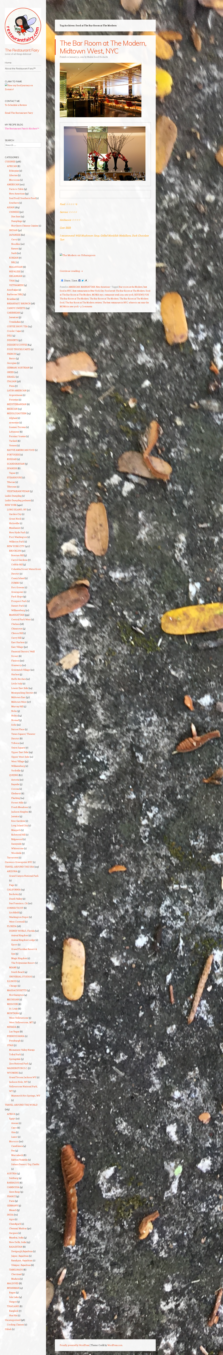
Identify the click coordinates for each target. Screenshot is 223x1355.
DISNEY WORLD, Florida (22, 930)
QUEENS (13, 775)
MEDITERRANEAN (16, 404)
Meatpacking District (22, 692)
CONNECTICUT (15, 907)
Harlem (15, 674)
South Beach (17, 971)
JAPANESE (14, 234)
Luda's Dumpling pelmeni (18, 500)
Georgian (11, 363)
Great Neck (15, 518)
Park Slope (17, 596)
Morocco (14, 1141)
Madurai (15, 1278)
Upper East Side (19, 752)
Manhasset (15, 527)
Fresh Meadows (19, 807)
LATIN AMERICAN (16, 390)
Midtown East (18, 697)
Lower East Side (19, 688)
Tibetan (11, 482)
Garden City (15, 514)
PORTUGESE (13, 454)
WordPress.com (114, 1345)
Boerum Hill (17, 555)
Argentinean (15, 395)
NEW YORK (11, 504)
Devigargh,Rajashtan (22, 1251)
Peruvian (13, 399)
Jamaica (15, 816)
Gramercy (16, 665)
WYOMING (13, 1072)
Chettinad (16, 1274)
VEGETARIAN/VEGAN (18, 491)
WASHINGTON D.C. (17, 1068)
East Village (17, 646)
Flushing (15, 797)
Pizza (12, 385)
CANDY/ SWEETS (16, 308)
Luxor (14, 1136)
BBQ (13, 262)
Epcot (14, 944)
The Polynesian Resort (23, 962)
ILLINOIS (12, 981)
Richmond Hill (18, 834)
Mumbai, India (16, 1237)
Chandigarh (15, 1223)
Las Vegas (14, 1031)
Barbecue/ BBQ (15, 294)
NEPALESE (15, 271)
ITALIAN (11, 381)
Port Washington (18, 537)
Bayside (15, 784)
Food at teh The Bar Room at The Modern (125, 290)
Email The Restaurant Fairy (19, 112)
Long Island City (19, 825)
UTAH (10, 1045)
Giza (13, 1132)
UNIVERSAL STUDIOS (20, 976)
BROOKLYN (15, 550)
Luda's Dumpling (13, 495)
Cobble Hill (17, 564)
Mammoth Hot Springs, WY (25, 1095)
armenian (14, 422)
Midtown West (19, 701)
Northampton (16, 994)
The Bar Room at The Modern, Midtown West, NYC (103, 47)
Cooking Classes (15, 1324)
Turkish (13, 440)
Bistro (12, 358)
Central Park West (21, 619)
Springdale (15, 1058)
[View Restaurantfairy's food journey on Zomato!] (23, 89)
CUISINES (10, 161)
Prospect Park (19, 601)
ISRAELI (11, 376)
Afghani (13, 417)
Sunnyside (16, 843)
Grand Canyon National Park (24, 875)
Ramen (14, 248)
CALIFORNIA (14, 889)
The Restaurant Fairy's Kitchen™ (22, 128)
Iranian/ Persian (17, 427)
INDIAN (13, 230)
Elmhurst (16, 793)
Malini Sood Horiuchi (97, 56)
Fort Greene (17, 587)
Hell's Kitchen (18, 678)
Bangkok (13, 1310)
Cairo (14, 1127)
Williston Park (16, 541)
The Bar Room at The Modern (104, 298)
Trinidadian (15, 321)
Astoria (15, 779)
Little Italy (16, 683)
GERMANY (12, 1205)
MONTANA (13, 1013)
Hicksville (14, 523)
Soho (13, 724)
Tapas (12, 472)
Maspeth (16, 830)
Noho (14, 710)
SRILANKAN (15, 276)
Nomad (15, 720)
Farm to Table (16, 189)
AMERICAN (74, 286)
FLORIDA (12, 926)
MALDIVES (13, 1283)
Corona (15, 788)
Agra (11, 1219)
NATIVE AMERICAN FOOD (21, 450)
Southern (14, 202)
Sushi (14, 253)
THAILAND (13, 1306)
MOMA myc (98, 294)
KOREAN (13, 257)
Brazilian (11, 298)
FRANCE (11, 1196)
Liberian (13, 175)
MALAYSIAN (16, 266)
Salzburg (13, 1178)
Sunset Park (17, 605)
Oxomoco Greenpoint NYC (18, 862)
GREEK (10, 372)
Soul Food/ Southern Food (22, 198)
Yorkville (16, 770)
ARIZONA (12, 871)
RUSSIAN (12, 459)
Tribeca (15, 743)
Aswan (14, 1123)
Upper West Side (20, 756)
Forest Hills (17, 802)
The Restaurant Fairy (22, 50)
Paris (12, 1200)
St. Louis (13, 1008)
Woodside (16, 852)
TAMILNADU (16, 1269)
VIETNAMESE (16, 285)
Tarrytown (12, 857)
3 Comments (86, 306)
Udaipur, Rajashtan (21, 1265)
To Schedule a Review (16, 104)
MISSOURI (12, 1004)
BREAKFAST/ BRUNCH (19, 303)
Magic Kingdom (19, 958)
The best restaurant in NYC (115, 302)
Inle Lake (14, 1297)
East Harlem (17, 642)
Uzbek (8, 1329)
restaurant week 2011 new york (118, 294)
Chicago (13, 985)
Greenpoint (17, 591)
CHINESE (14, 211)
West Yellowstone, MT (21, 1022)
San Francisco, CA (18, 903)
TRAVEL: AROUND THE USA (19, 866)
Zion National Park (19, 1063)
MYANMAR (13, 1287)
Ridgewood (17, 839)
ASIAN (10, 207)
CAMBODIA (13, 1187)
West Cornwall (17, 921)
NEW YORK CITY (15, 546)
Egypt (12, 1118)
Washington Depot (19, 917)
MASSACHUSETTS (17, 990)
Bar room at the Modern (131, 286)
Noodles (15, 243)
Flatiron (15, 660)
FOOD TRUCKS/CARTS (18, 349)
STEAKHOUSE (14, 477)
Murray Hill (17, 706)
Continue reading (71, 270)
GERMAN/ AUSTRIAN (18, 367)
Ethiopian (14, 170)
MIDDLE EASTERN (16, 413)
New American (103, 286)
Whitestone (17, 848)
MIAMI (13, 967)
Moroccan (14, 179)
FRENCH (11, 353)
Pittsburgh (14, 1040)
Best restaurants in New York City (88, 290)
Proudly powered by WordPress (74, 1345)
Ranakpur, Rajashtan (21, 1260)
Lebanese (14, 431)
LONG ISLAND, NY (17, 509)
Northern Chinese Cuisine (24, 225)
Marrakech (17, 1155)
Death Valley (15, 898)
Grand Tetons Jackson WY (22, 1077)
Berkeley (14, 894)
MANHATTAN (88, 286)
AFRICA (11, 1113)
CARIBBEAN (13, 312)
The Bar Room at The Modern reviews (83, 302)
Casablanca (17, 1145)
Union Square (18, 747)
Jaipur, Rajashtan (20, 1255)
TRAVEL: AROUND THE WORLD (21, 1104)
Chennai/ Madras (18, 1228)
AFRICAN (12, 166)
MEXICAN (12, 408)
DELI (9, 335)
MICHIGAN (13, 999)
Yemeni (13, 445)
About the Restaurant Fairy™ (20, 68)
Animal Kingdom (19, 935)
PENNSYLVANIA (15, 1036)
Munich (13, 1210)
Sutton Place (17, 729)
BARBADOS (13, 1182)
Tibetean (11, 486)
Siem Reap (14, 1191)
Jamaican (13, 317)
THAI (12, 280)
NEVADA (11, 1026)
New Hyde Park (17, 532)
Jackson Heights (19, 811)
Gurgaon (13, 1232)
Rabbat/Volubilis (19, 1159)
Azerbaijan (12, 289)
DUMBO (15, 582)
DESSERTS (12, 340)
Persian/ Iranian (17, 436)
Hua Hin (13, 1315)
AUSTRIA (12, 1173)
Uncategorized (12, 1319)
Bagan (12, 1292)
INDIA (10, 1214)
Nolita (14, 715)
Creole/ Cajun (14, 330)
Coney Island (18, 578)
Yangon (13, 1301)
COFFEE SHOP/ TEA (17, 326)
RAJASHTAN (15, 1246)
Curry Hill (16, 637)
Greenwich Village (20, 669)
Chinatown (16, 628)
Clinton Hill (17, 633)
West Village (17, 761)
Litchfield (14, 912)
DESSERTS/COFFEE (17, 344)
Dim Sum (15, 216)
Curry (14, 239)
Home (8, 62)
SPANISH (12, 468)
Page (11, 884)
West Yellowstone (18, 1017)
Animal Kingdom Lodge (23, 939)
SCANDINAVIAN (16, 463)
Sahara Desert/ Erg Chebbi (25, 1164)
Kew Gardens (18, 820)
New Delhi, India (17, 1242)
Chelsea (15, 623)
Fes (13, 1150)
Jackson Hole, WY (18, 1081)
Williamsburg (18, 610)
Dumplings (16, 221)
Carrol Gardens (19, 559)
